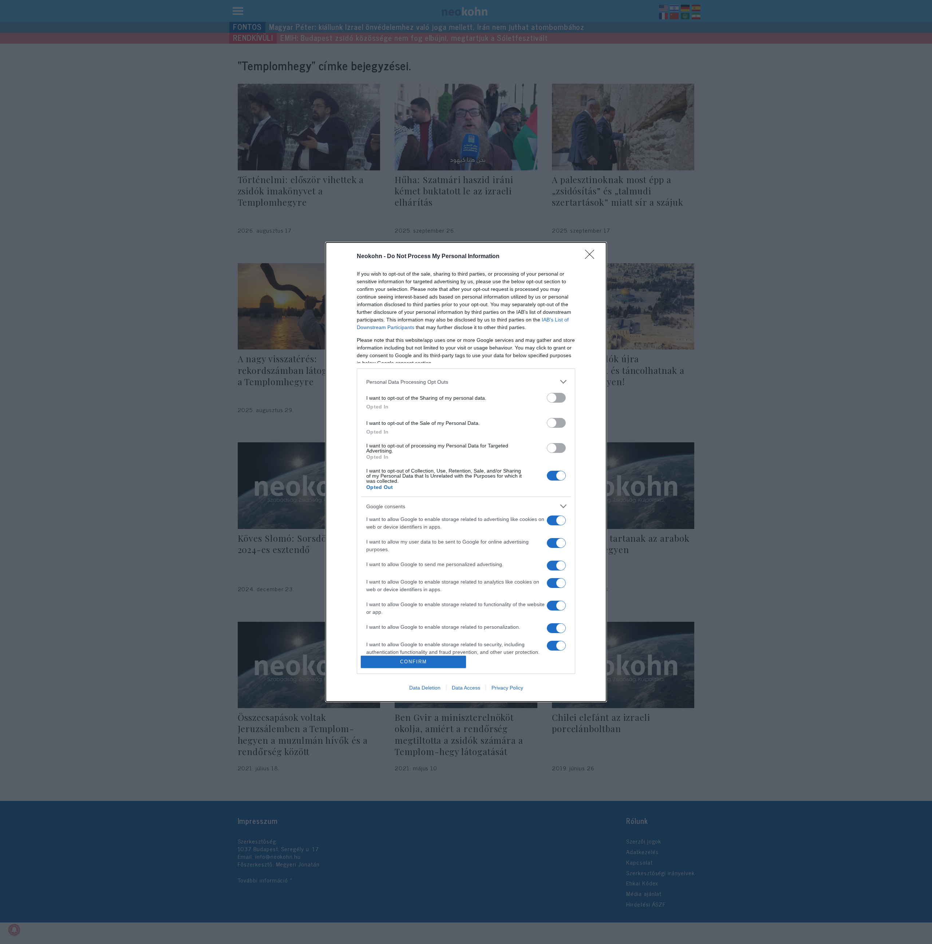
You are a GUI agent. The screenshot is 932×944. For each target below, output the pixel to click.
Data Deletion (425, 688)
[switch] (556, 398)
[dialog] (466, 472)
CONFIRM (413, 661)
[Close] (592, 257)
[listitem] (466, 382)
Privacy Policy (507, 688)
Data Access (466, 688)
